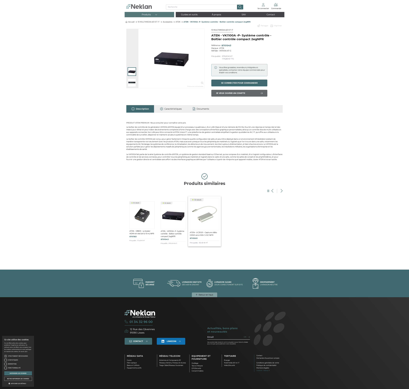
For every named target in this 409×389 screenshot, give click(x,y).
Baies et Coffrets (133, 365)
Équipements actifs (134, 368)
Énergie (227, 360)
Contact (259, 356)
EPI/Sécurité (196, 368)
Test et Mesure (197, 366)
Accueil (131, 22)
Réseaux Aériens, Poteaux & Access (172, 363)
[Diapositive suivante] (281, 191)
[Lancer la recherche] (240, 7)
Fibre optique (132, 363)
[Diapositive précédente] (272, 191)
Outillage (195, 363)
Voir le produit (143, 223)
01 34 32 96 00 (141, 322)
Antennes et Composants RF (170, 360)
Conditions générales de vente (267, 363)
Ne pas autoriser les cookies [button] (18, 379)
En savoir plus (23, 351)
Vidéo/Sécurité (229, 365)
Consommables (197, 371)
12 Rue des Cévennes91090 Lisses (142, 331)
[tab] (140, 109)
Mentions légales (262, 368)
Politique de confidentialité (266, 365)
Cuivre (129, 360)
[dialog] (18, 361)
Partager (264, 26)
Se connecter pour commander (239, 83)
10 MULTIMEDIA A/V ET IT (149, 22)
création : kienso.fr (263, 370)
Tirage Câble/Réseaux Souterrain (171, 365)
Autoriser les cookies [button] (18, 373)
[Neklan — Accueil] (139, 6)
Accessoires (167, 22)
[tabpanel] (204, 142)
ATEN (178, 22)
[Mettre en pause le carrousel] (268, 191)
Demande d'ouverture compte (267, 358)
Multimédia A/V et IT (231, 363)
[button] (18, 383)
